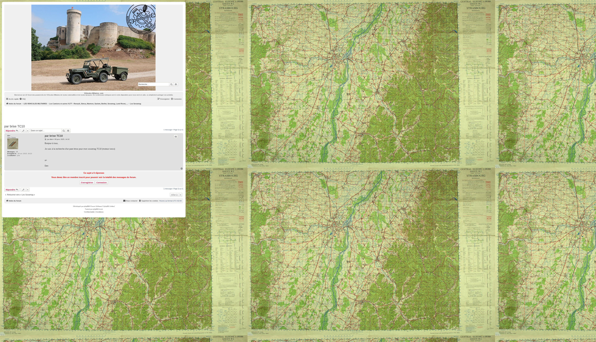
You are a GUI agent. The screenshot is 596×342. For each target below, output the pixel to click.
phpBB (86, 206)
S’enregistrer (87, 182)
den (8, 135)
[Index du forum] (94, 48)
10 (17, 152)
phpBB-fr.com (98, 209)
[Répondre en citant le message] (176, 136)
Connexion (101, 182)
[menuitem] (22, 99)
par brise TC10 (14, 126)
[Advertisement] (93, 115)
